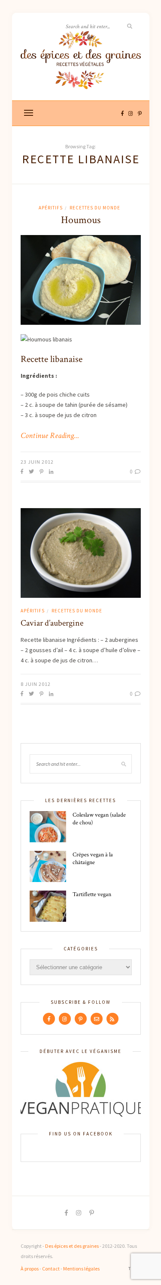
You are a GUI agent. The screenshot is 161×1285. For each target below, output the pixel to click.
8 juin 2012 (36, 684)
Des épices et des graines (72, 1246)
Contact (51, 1268)
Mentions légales (81, 1268)
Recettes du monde (95, 208)
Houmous (80, 219)
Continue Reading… (50, 436)
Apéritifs (51, 208)
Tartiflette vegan (92, 894)
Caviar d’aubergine (52, 623)
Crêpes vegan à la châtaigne (93, 858)
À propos (30, 1268)
